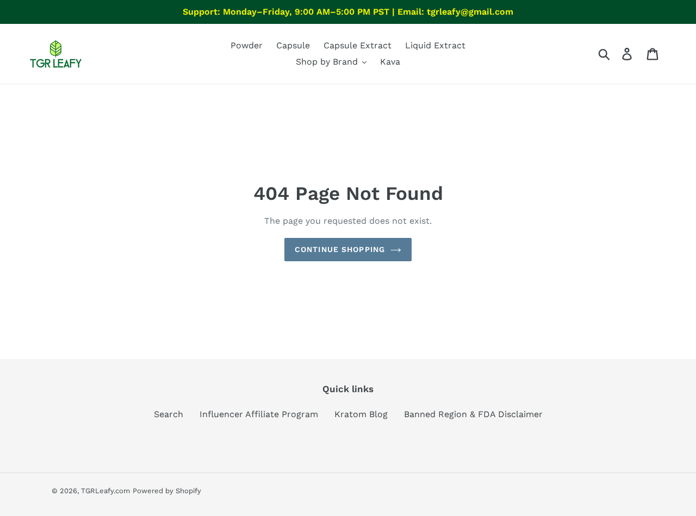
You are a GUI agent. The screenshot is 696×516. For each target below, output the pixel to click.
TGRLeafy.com (105, 491)
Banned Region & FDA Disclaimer (473, 414)
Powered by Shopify (167, 491)
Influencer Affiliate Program (259, 414)
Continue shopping (340, 249)
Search (168, 414)
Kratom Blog (361, 414)
